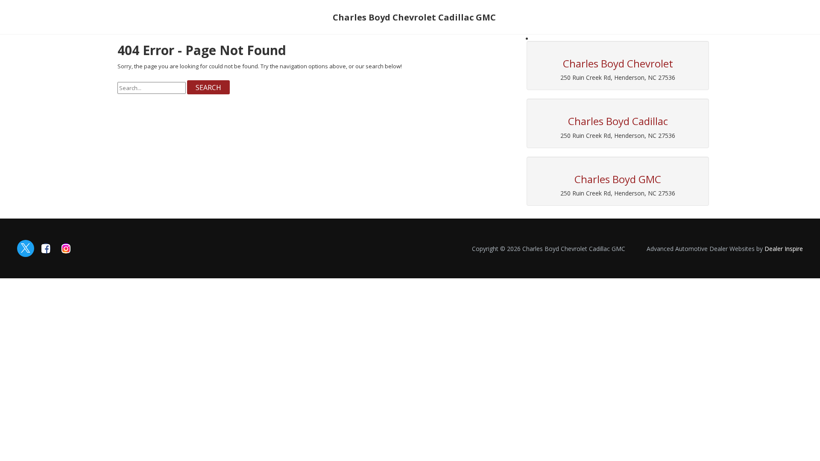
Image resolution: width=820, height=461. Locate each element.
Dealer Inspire (783, 249)
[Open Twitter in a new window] (25, 248)
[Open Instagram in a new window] (65, 248)
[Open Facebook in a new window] (45, 248)
